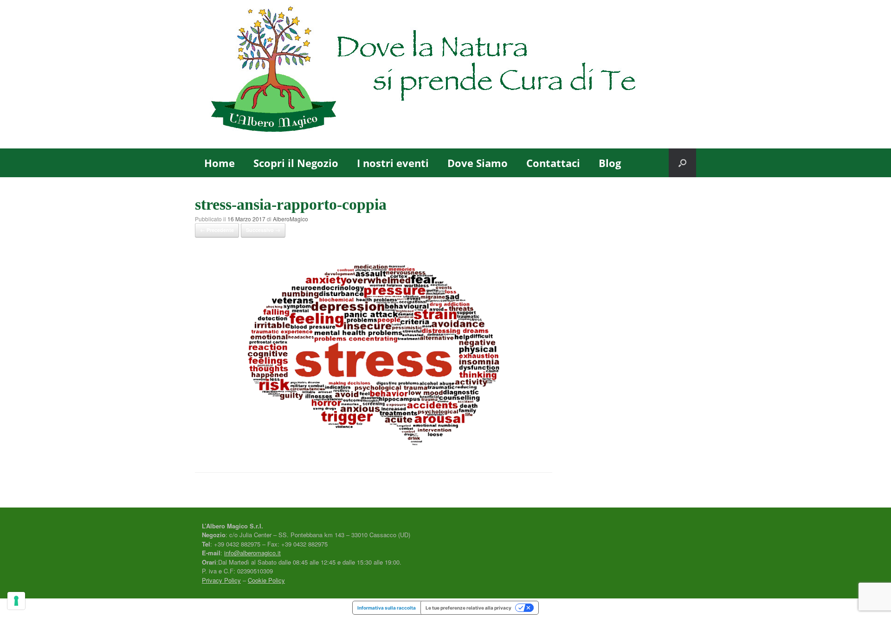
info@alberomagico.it (252, 552)
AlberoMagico (290, 219)
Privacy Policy (221, 580)
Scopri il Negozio (295, 163)
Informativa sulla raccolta (386, 608)
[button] (682, 162)
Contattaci (553, 163)
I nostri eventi (393, 163)
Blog (610, 163)
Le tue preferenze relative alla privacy (468, 608)
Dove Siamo (477, 163)
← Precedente (217, 229)
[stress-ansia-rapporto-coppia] (373, 448)
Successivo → (263, 229)
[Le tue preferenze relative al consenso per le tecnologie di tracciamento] (16, 601)
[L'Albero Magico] (445, 74)
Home (219, 163)
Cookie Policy (266, 580)
